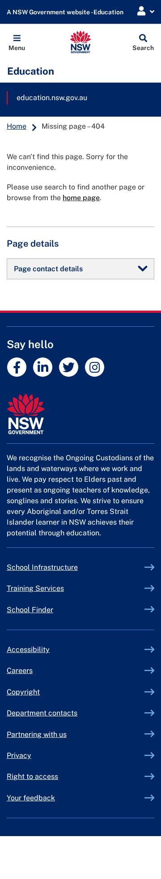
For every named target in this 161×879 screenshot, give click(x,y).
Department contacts (42, 713)
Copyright (23, 692)
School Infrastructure (63, 567)
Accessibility (28, 649)
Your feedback (31, 798)
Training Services (56, 588)
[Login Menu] (146, 11)
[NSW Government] (80, 414)
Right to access (32, 776)
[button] (17, 42)
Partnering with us (37, 734)
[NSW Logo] (80, 42)
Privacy (19, 755)
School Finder (30, 610)
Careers (20, 670)
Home (16, 126)
